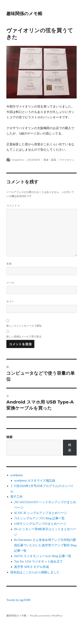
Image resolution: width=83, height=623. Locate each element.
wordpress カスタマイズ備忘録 (34, 480)
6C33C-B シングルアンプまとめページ (40, 513)
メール (10, 282)
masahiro (18, 159)
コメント (12, 205)
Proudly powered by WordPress (46, 615)
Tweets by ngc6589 (18, 600)
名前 (9, 263)
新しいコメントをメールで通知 (24, 325)
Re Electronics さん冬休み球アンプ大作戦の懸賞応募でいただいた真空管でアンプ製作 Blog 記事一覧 (45, 545)
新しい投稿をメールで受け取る (24, 336)
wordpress (16, 475)
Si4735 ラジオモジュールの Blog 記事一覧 (42, 556)
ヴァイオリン (67, 159)
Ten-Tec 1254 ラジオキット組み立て (38, 561)
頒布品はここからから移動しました (35, 572)
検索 (9, 437)
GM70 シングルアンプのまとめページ (40, 523)
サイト (10, 301)
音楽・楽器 (49, 159)
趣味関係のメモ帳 (24, 13)
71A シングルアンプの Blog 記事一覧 (39, 518)
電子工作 (16, 496)
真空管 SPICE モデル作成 (31, 566)
